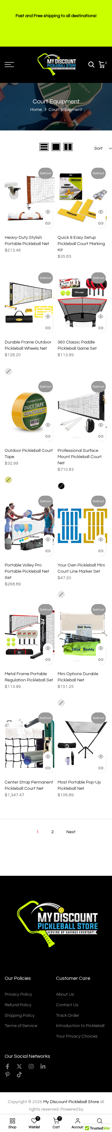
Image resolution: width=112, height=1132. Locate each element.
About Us (65, 994)
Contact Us (67, 1005)
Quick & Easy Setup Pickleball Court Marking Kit (81, 243)
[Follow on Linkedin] (43, 1066)
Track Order (67, 1015)
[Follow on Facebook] (7, 1066)
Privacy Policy (18, 994)
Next (71, 832)
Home (36, 109)
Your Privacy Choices (77, 1036)
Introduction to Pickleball (80, 1026)
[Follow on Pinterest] (7, 1074)
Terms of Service (21, 1026)
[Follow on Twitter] (19, 1066)
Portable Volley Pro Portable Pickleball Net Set (27, 571)
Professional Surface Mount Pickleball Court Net (80, 456)
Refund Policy (18, 1005)
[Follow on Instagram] (31, 1066)
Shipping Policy (20, 1015)
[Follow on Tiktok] (19, 1074)
